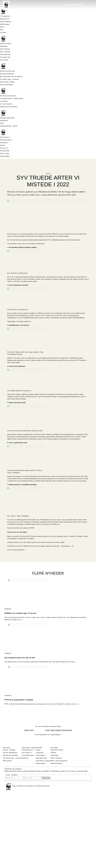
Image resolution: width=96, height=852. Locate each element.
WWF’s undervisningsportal (59, 761)
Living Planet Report (28, 755)
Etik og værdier (4, 153)
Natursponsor (4, 120)
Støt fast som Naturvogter (7, 71)
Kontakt (2, 145)
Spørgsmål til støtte (41, 758)
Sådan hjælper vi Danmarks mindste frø (19, 321)
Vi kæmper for (5, 16)
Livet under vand (5, 57)
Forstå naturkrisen (6, 21)
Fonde (2, 123)
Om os (3, 27)
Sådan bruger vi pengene (43, 761)
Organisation (4, 142)
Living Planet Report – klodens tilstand (11, 98)
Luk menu (3, 32)
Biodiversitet (3, 46)
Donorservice (4, 148)
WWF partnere (5, 24)
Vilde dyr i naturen (5, 43)
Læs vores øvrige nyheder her (16, 550)
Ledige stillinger (5, 156)
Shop (1, 30)
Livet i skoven (4, 60)
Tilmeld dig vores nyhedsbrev (9, 106)
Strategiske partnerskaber (7, 118)
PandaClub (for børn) (57, 750)
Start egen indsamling (6, 84)
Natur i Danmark (5, 49)
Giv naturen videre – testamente (9, 79)
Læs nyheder (4, 101)
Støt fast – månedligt (9, 750)
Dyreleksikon (54, 755)
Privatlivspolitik (4, 151)
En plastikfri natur (5, 54)
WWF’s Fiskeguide (56, 758)
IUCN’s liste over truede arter (36, 536)
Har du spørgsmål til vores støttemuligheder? (48, 734)
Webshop (53, 752)
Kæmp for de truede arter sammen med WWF (20, 528)
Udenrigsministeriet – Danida (8, 126)
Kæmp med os (5, 19)
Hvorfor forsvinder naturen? (8, 96)
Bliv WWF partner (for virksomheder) (11, 76)
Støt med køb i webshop (7, 82)
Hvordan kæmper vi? (6, 140)
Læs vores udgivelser (6, 104)
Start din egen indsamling (10, 755)
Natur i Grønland (5, 52)
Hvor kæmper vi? (5, 137)
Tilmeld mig (46, 778)
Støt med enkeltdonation (7, 74)
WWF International (56, 763)
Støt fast (29, 730)
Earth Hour (25, 758)
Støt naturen (74, 4)
